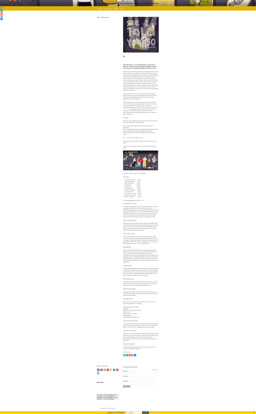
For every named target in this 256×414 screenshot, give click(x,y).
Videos (116, 8)
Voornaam (125, 376)
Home (99, 8)
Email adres (126, 371)
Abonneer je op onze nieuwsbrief (116, 412)
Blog (110, 8)
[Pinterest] (1, 13)
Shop (121, 8)
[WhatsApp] (1, 11)
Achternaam (125, 381)
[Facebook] (98, 369)
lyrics (126, 137)
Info (104, 8)
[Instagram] (101, 369)
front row (126, 109)
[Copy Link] (1, 16)
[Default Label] (104, 369)
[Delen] (1, 19)
